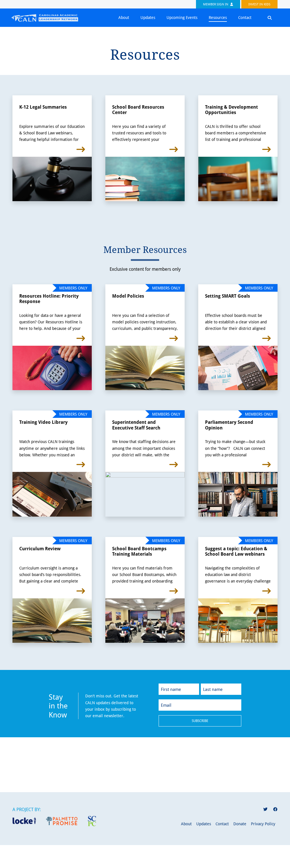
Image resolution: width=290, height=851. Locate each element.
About (123, 17)
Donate (239, 823)
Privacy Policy (263, 823)
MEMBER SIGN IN (216, 4)
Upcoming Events (182, 17)
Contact (244, 17)
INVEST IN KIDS (259, 4)
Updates (147, 17)
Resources (218, 17)
